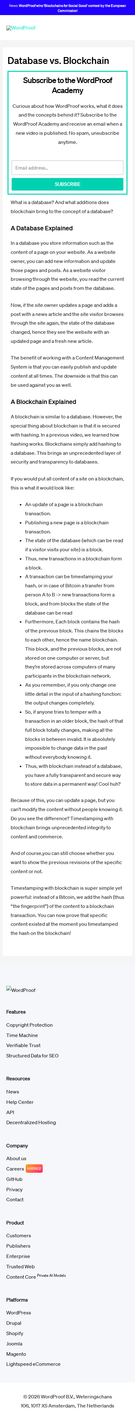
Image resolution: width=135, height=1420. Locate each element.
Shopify (14, 1333)
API (10, 1112)
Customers (18, 1235)
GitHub (14, 1179)
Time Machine (22, 1035)
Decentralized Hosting (31, 1122)
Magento (16, 1354)
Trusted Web (20, 1266)
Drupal (13, 1323)
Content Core (36, 1277)
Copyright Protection (29, 1025)
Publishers (18, 1246)
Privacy (14, 1189)
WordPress (18, 1312)
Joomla (14, 1343)
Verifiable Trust (23, 1045)
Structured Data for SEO (32, 1055)
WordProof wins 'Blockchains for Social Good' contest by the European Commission (72, 8)
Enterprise (18, 1256)
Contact (15, 1199)
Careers (15, 1169)
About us (16, 1158)
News (12, 1091)
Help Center (20, 1102)
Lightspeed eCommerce (33, 1364)
